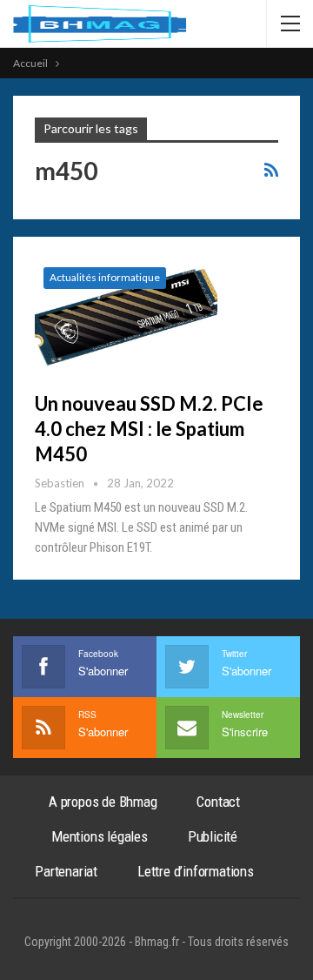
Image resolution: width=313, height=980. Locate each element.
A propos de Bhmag (103, 801)
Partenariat (66, 871)
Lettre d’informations (195, 871)
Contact (218, 801)
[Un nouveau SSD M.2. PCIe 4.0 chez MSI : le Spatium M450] (126, 316)
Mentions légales (99, 836)
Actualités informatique (105, 277)
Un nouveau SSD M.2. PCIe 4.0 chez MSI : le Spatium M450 (149, 429)
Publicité (212, 836)
